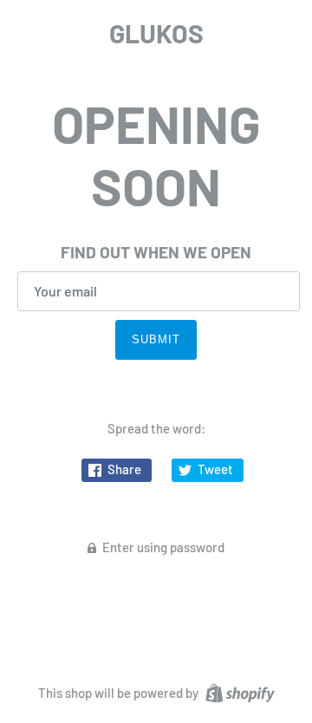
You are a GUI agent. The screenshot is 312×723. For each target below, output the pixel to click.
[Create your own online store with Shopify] (238, 691)
